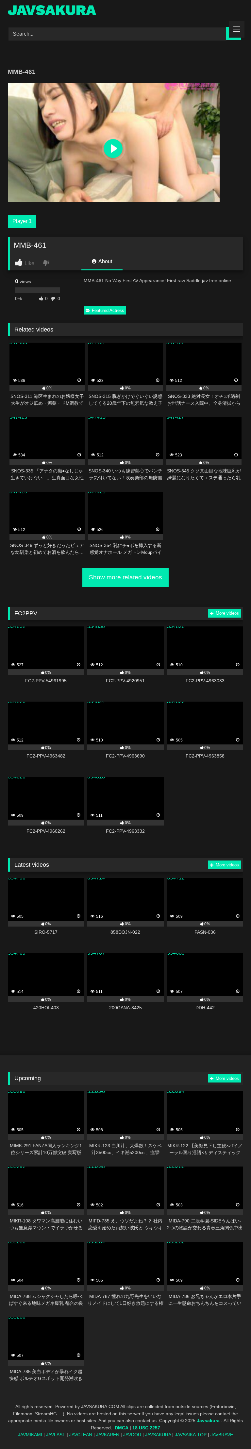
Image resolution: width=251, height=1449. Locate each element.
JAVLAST (55, 1434)
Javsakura (208, 1420)
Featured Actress (108, 310)
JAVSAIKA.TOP (191, 1434)
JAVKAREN (107, 1434)
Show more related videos (125, 577)
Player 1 (22, 221)
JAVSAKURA (158, 1434)
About (104, 261)
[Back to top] (231, 1429)
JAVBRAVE (221, 1434)
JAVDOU (132, 1434)
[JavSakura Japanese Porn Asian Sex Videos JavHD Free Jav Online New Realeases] (125, 11)
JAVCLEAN (80, 1434)
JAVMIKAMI (30, 1434)
